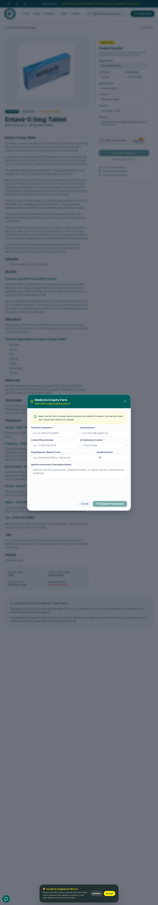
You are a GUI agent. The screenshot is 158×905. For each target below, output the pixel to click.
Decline (96, 893)
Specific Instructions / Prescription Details (51, 464)
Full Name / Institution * (42, 427)
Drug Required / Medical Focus (45, 452)
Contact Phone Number (42, 440)
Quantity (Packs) (105, 452)
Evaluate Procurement (111, 503)
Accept (109, 893)
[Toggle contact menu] (6, 899)
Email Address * (88, 427)
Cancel (84, 503)
